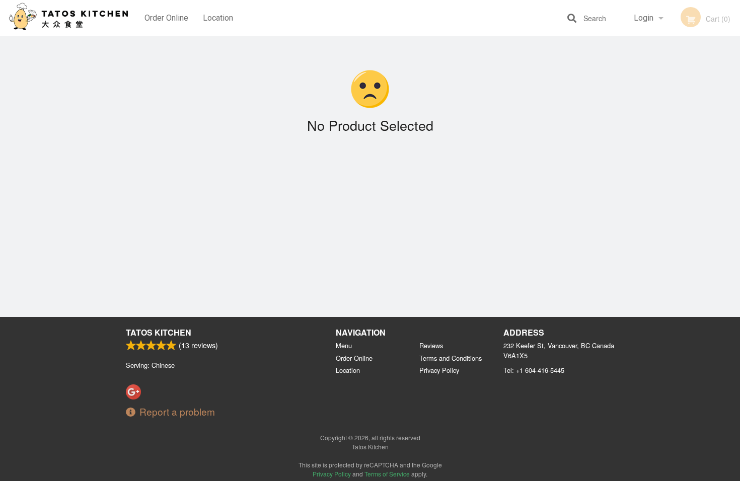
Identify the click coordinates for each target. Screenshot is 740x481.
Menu (344, 345)
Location (218, 18)
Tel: (533, 370)
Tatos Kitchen (158, 332)
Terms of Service (387, 473)
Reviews (431, 345)
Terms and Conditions (450, 358)
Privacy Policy (439, 370)
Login (643, 18)
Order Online (166, 18)
